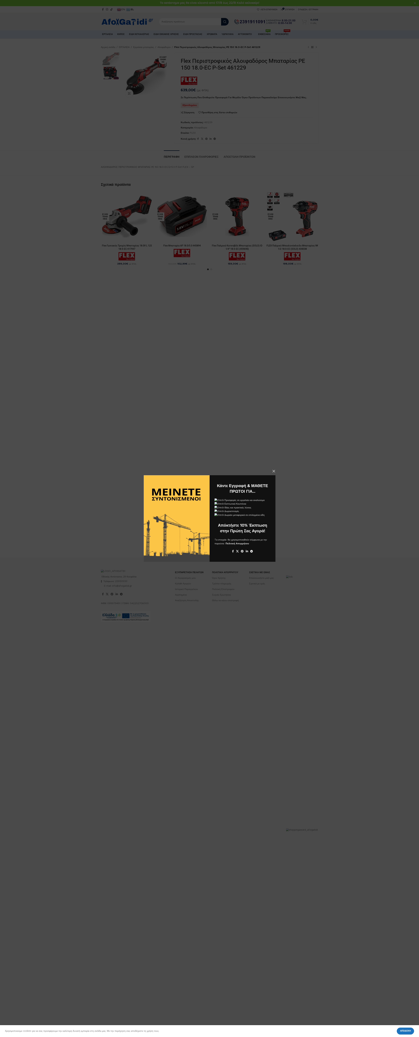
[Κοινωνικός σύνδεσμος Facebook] (233, 551)
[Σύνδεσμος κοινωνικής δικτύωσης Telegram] (251, 551)
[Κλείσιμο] (274, 471)
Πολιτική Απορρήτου (237, 543)
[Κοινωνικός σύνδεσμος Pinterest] (242, 551)
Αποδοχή (405, 1031)
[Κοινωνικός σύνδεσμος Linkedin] (247, 551)
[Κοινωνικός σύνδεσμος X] (237, 551)
